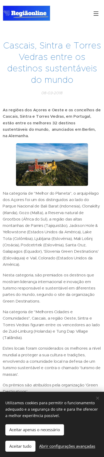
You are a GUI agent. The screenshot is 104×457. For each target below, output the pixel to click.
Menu (96, 13)
